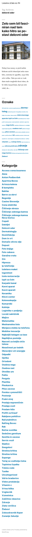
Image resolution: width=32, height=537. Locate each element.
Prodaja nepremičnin (12, 402)
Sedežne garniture (11, 433)
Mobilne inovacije (11, 331)
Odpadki (6, 354)
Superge (6, 457)
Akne (4, 174)
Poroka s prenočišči (12, 392)
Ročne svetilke (9, 430)
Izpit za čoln (8, 279)
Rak (4, 426)
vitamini (5, 142)
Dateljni (6, 224)
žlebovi (5, 156)
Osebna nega (8, 364)
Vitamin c (7, 485)
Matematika (8, 321)
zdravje (22, 145)
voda (10, 142)
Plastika (6, 382)
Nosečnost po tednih (12, 347)
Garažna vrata (9, 255)
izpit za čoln (13, 118)
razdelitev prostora (19, 135)
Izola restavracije (11, 276)
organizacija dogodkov (7, 128)
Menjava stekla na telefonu (16, 328)
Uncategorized (9, 475)
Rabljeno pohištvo (11, 416)
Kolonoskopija (9, 300)
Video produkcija (10, 481)
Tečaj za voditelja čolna (14, 461)
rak (13, 135)
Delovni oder (8, 228)
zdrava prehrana (11, 146)
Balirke (5, 191)
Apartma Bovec (10, 181)
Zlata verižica (9, 505)
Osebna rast (8, 368)
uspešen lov (4, 138)
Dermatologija (9, 231)
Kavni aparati (8, 290)
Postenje (6, 395)
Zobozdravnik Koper (12, 512)
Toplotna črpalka (10, 464)
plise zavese (10, 132)
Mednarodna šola (11, 324)
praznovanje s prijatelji (20, 132)
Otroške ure (8, 371)
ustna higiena (11, 138)
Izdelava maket (9, 269)
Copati (5, 221)
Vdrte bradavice (10, 478)
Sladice (6, 444)
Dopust (5, 245)
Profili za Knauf (9, 413)
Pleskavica (7, 385)
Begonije (6, 198)
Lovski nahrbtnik (10, 314)
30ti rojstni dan (5, 108)
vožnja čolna (16, 142)
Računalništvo (9, 419)
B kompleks (8, 187)
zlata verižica (10, 149)
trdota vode (26, 135)
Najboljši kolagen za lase (14, 334)
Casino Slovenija (10, 201)
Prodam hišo (8, 409)
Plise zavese (8, 389)
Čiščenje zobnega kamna (15, 212)
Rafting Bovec (9, 423)
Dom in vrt (7, 238)
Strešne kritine (9, 454)
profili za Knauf (8, 135)
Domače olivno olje (12, 242)
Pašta (5, 375)
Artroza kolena (9, 184)
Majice (5, 317)
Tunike (5, 471)
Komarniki (7, 303)
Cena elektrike (9, 205)
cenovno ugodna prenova (14, 108)
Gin (3, 259)
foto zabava (7, 115)
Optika (5, 358)
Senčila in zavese (11, 437)
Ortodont (6, 361)
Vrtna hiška (8, 488)
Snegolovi (7, 447)
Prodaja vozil (8, 406)
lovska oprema (8, 122)
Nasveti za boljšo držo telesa (13, 342)
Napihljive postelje (11, 338)
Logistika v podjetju (12, 310)
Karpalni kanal (9, 283)
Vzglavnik (7, 492)
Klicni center (8, 297)
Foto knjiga (7, 248)
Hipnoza (6, 262)
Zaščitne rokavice (11, 499)
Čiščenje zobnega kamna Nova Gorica (15, 216)
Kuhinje (6, 307)
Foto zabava (8, 252)
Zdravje (6, 502)
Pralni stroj (7, 399)
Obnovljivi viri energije (13, 351)
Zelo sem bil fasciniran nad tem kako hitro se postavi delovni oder (15, 29)
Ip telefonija (8, 266)
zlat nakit (16, 149)
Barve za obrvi (9, 194)
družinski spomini (12, 111)
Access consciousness (14, 170)
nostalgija (27, 125)
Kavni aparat (8, 286)
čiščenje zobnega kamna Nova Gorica (20, 153)
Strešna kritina (9, 450)
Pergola (6, 378)
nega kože (10, 125)
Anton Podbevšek (11, 177)
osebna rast (17, 128)
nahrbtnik (21, 122)
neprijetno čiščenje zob (19, 125)
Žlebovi (6, 509)
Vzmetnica (7, 495)
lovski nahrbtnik (15, 122)
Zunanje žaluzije (10, 516)
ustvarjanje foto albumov (19, 138)
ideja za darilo (14, 115)
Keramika (7, 293)
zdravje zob (4, 149)
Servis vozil (8, 440)
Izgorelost (7, 273)
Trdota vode (8, 468)
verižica (27, 138)
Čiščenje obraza (10, 208)
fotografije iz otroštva (21, 111)
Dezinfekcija (8, 235)
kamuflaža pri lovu (22, 118)
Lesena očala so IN (11, 3)
